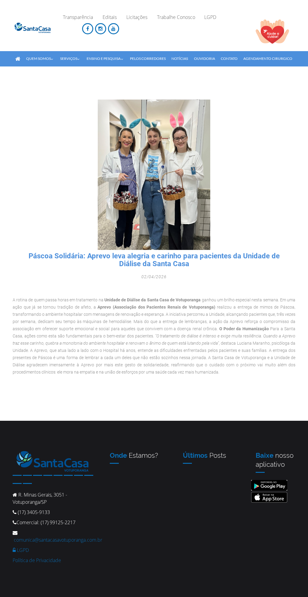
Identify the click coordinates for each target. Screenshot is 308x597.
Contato (229, 58)
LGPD (22, 550)
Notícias (179, 58)
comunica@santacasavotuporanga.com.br (58, 540)
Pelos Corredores (148, 58)
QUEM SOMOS (38, 58)
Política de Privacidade (37, 560)
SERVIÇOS (68, 58)
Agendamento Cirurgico (267, 58)
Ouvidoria (204, 58)
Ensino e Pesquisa (104, 58)
